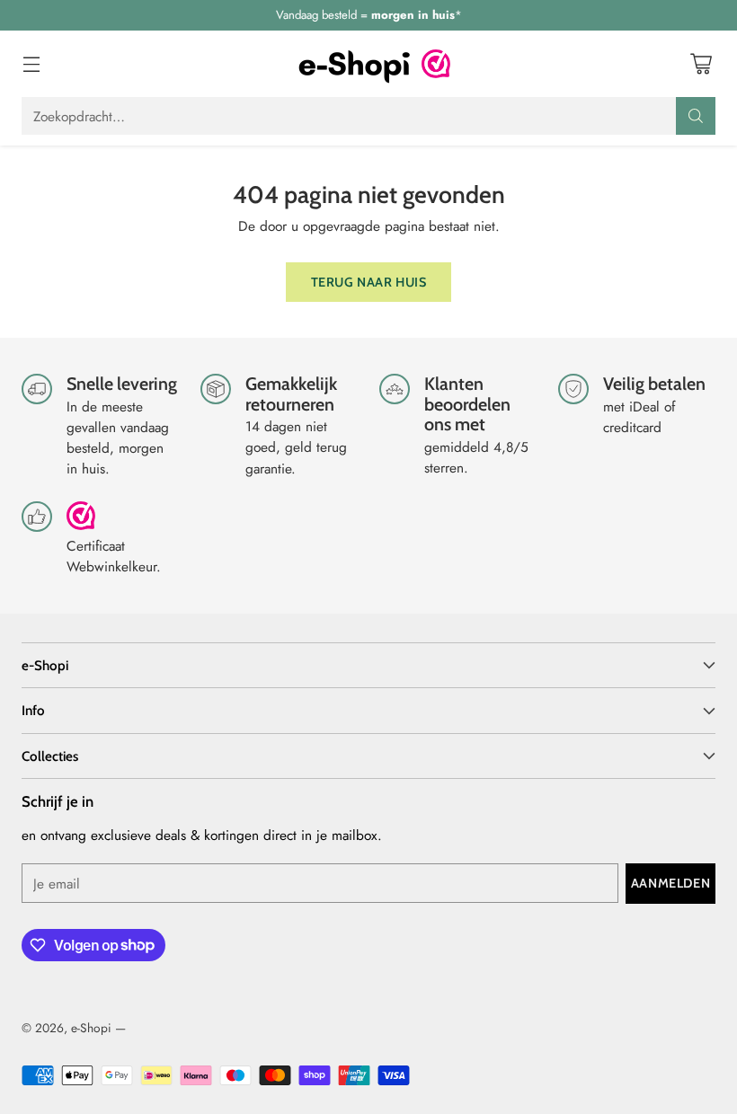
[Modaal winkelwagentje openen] (700, 64)
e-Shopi (91, 1028)
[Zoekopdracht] (695, 116)
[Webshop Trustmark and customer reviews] (436, 63)
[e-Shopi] (354, 63)
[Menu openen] (31, 64)
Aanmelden (670, 883)
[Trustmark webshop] (81, 524)
